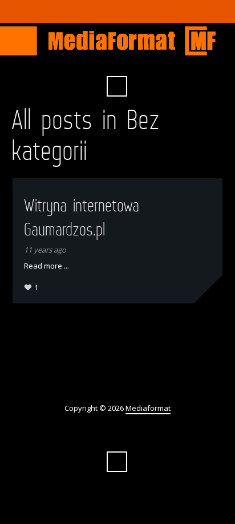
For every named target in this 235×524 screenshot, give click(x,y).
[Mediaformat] (117, 41)
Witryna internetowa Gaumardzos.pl (81, 217)
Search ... (117, 86)
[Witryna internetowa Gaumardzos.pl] (208, 289)
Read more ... (46, 266)
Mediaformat (148, 408)
